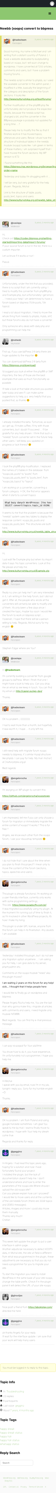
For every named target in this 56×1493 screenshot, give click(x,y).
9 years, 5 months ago (44, 39)
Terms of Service (36, 1487)
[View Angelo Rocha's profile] (5, 779)
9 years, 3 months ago (44, 707)
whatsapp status (9, 1443)
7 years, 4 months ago (44, 1151)
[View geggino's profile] (5, 1153)
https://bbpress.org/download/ (19, 365)
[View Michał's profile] (7, 41)
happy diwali (7, 1428)
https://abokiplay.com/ (40, 1307)
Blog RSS (8, 1481)
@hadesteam (12, 669)
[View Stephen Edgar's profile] (5, 341)
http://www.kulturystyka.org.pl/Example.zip (25, 570)
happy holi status (9, 1440)
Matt (47, 1478)
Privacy (24, 1487)
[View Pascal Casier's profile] (5, 224)
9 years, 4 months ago (44, 339)
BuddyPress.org (36, 1478)
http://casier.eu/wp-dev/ (29, 691)
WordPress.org (9, 1478)
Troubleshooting (15, 1391)
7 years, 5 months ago (44, 738)
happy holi (6, 1436)
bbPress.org (5, 13)
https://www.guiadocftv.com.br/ (29, 904)
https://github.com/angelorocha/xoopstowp (26, 795)
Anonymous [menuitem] (52, 3)
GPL (5, 1487)
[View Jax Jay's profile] (5, 1297)
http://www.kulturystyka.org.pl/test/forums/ (27, 99)
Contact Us (14, 1487)
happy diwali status (11, 1432)
